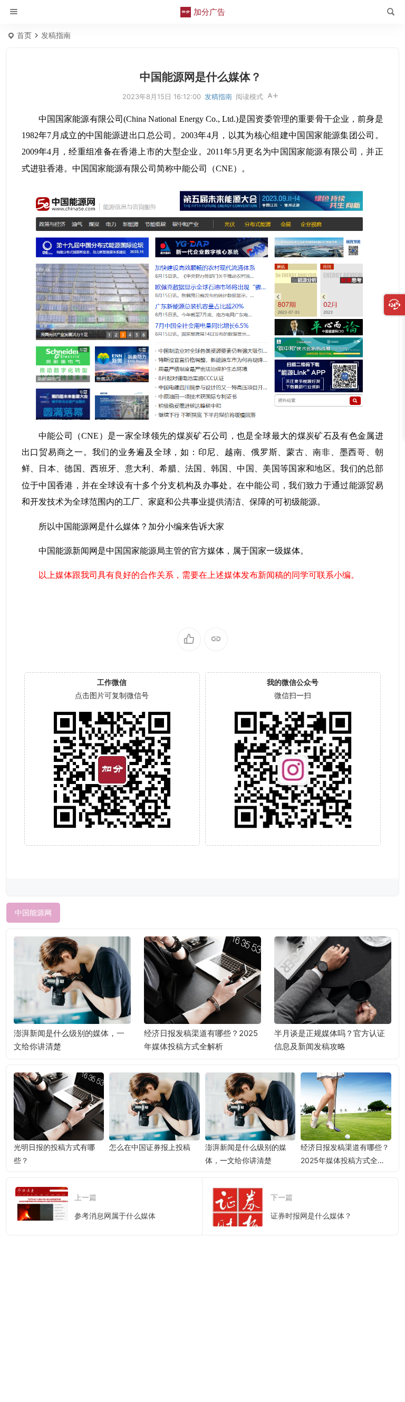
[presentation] (330, 953)
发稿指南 (56, 35)
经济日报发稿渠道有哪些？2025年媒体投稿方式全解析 (345, 1160)
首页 (24, 35)
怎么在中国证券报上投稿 (149, 1147)
